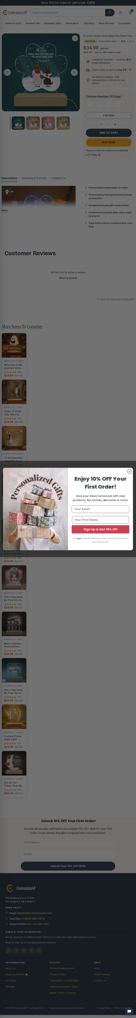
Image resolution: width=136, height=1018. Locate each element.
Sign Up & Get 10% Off (100, 529)
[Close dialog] (129, 471)
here (79, 538)
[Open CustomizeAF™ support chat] (129, 1011)
